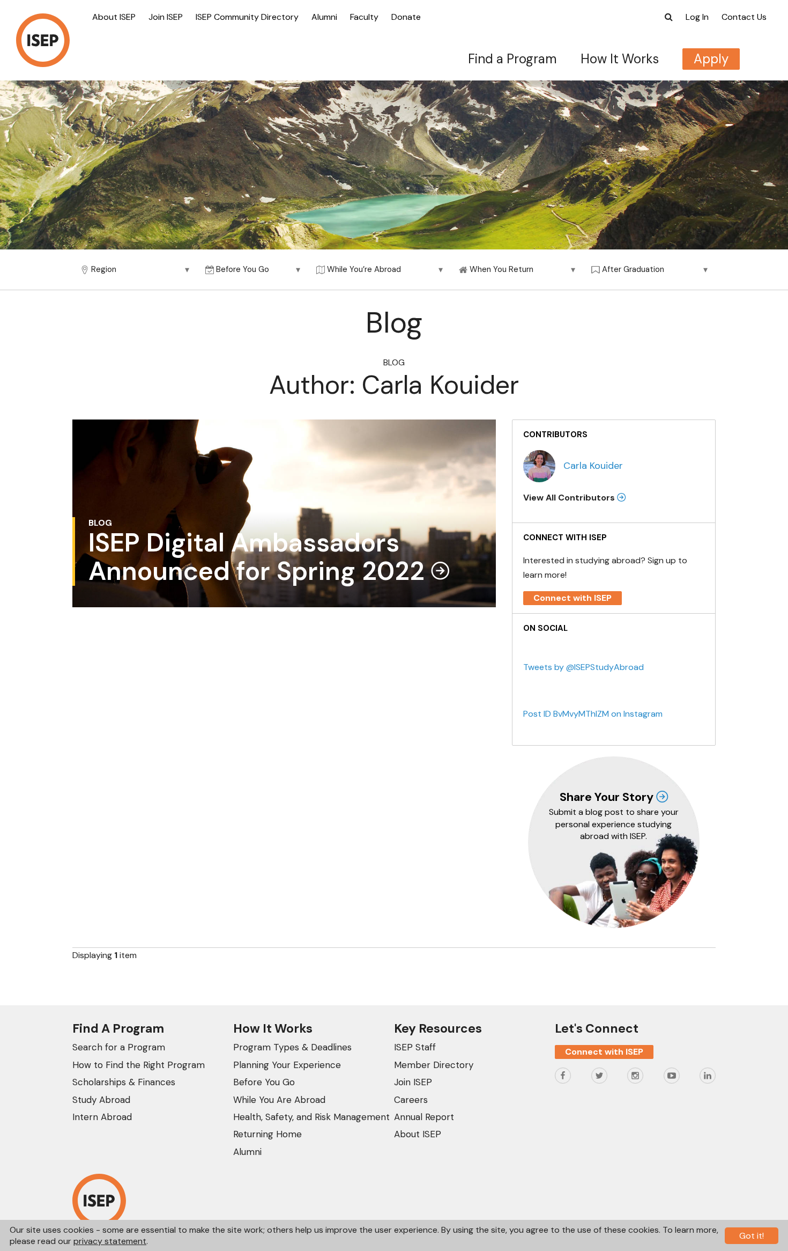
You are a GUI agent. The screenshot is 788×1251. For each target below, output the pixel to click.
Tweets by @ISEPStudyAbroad (583, 667)
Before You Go (264, 1082)
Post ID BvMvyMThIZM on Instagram (593, 713)
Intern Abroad (102, 1117)
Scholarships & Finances (123, 1082)
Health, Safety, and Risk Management (311, 1117)
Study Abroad (101, 1100)
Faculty (364, 17)
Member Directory (433, 1065)
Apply (711, 58)
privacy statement (109, 1241)
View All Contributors (570, 497)
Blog (394, 362)
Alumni (324, 17)
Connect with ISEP (572, 598)
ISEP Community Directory (247, 17)
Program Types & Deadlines (292, 1047)
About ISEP (114, 17)
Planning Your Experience (287, 1065)
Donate (406, 17)
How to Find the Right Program (138, 1065)
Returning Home (267, 1134)
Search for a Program (118, 1047)
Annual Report (424, 1117)
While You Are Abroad (279, 1100)
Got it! (751, 1235)
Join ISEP (165, 17)
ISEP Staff (415, 1047)
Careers (411, 1100)
